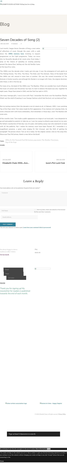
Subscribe (2, 283)
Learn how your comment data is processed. (37, 227)
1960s (7, 140)
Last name (3, 278)
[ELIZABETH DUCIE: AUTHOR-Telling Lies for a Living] (17, 4)
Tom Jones (54, 140)
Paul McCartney (27, 140)
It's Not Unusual (15, 140)
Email (1, 270)
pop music (37, 140)
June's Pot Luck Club (55, 163)
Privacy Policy (62, 414)
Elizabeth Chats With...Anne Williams (16, 163)
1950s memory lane (16, 54)
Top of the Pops (11, 142)
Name (1, 274)
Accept (48, 449)
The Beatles (46, 140)
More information (41, 449)
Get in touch (4, 255)
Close (2, 461)
